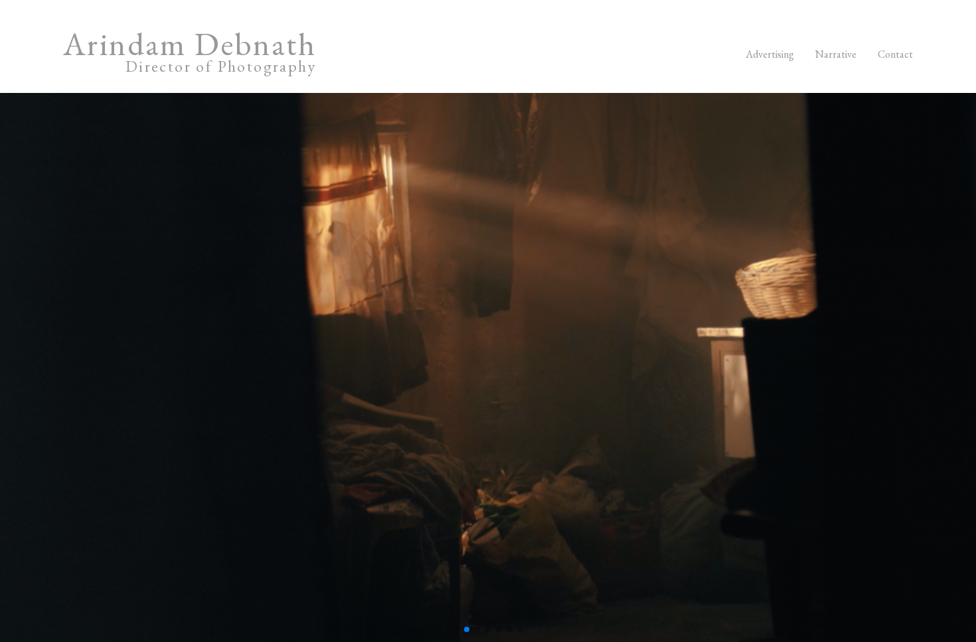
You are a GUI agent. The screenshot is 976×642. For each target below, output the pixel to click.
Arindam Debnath (189, 54)
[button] (456, 629)
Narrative (835, 54)
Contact (895, 54)
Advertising (770, 54)
